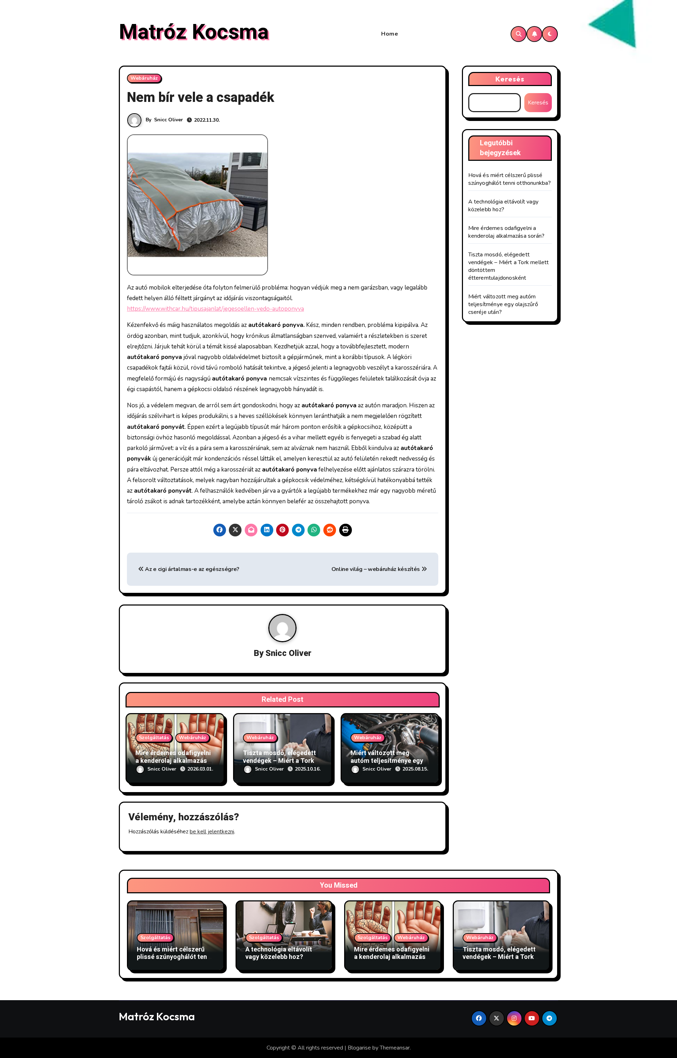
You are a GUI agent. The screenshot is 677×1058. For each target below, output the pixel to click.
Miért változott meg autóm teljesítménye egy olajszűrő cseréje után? (386, 760)
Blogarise (359, 1048)
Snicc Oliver (168, 119)
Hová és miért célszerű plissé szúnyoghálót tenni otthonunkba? (509, 179)
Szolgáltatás (154, 737)
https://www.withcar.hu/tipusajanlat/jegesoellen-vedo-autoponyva (215, 309)
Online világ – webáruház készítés (376, 569)
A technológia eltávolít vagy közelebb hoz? (503, 205)
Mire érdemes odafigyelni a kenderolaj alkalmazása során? (173, 760)
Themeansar (395, 1048)
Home (389, 34)
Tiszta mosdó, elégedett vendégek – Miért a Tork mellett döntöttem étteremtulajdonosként (499, 961)
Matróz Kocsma (194, 32)
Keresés (510, 78)
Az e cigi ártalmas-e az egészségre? (191, 569)
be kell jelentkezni (212, 831)
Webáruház (144, 78)
